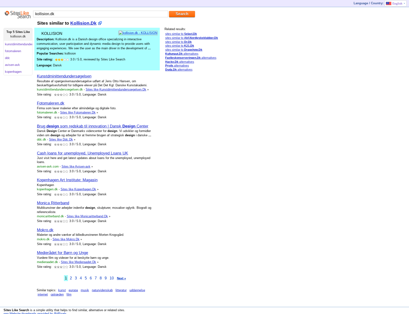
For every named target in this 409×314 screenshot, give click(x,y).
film (69, 294)
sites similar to (181, 34)
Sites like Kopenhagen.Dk (78, 189)
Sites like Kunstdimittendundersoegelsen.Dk (116, 89)
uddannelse (137, 290)
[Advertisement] (183, 150)
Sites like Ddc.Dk (61, 139)
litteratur (121, 290)
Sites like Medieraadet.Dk (78, 262)
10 (112, 278)
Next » (121, 278)
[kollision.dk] (138, 33)
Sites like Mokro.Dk (66, 239)
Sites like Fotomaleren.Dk (78, 112)
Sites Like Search (16, 310)
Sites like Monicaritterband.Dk (87, 216)
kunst (62, 290)
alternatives (181, 53)
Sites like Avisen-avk (76, 166)
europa (73, 290)
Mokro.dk (45, 230)
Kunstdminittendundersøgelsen (64, 76)
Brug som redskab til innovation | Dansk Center (92, 126)
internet (43, 294)
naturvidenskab (102, 290)
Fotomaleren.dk (50, 103)
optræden (57, 294)
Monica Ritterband (53, 202)
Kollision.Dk (83, 23)
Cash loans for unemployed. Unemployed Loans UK (82, 153)
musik (85, 290)
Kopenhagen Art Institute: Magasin (67, 179)
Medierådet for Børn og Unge (62, 252)
